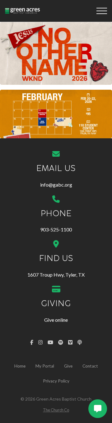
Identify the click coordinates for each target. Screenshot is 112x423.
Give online (56, 320)
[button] (101, 11)
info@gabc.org (56, 185)
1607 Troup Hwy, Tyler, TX (56, 275)
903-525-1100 (56, 229)
